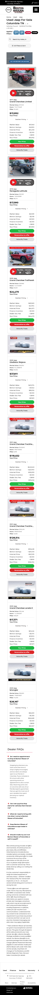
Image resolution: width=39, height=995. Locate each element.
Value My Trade (21, 150)
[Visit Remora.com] (27, 988)
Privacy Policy (22, 983)
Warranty (31, 970)
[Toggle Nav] (36, 10)
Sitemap (14, 983)
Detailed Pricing (20, 119)
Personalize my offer (21, 146)
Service (22, 970)
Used (5, 970)
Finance (13, 970)
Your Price (22, 142)
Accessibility (32, 983)
